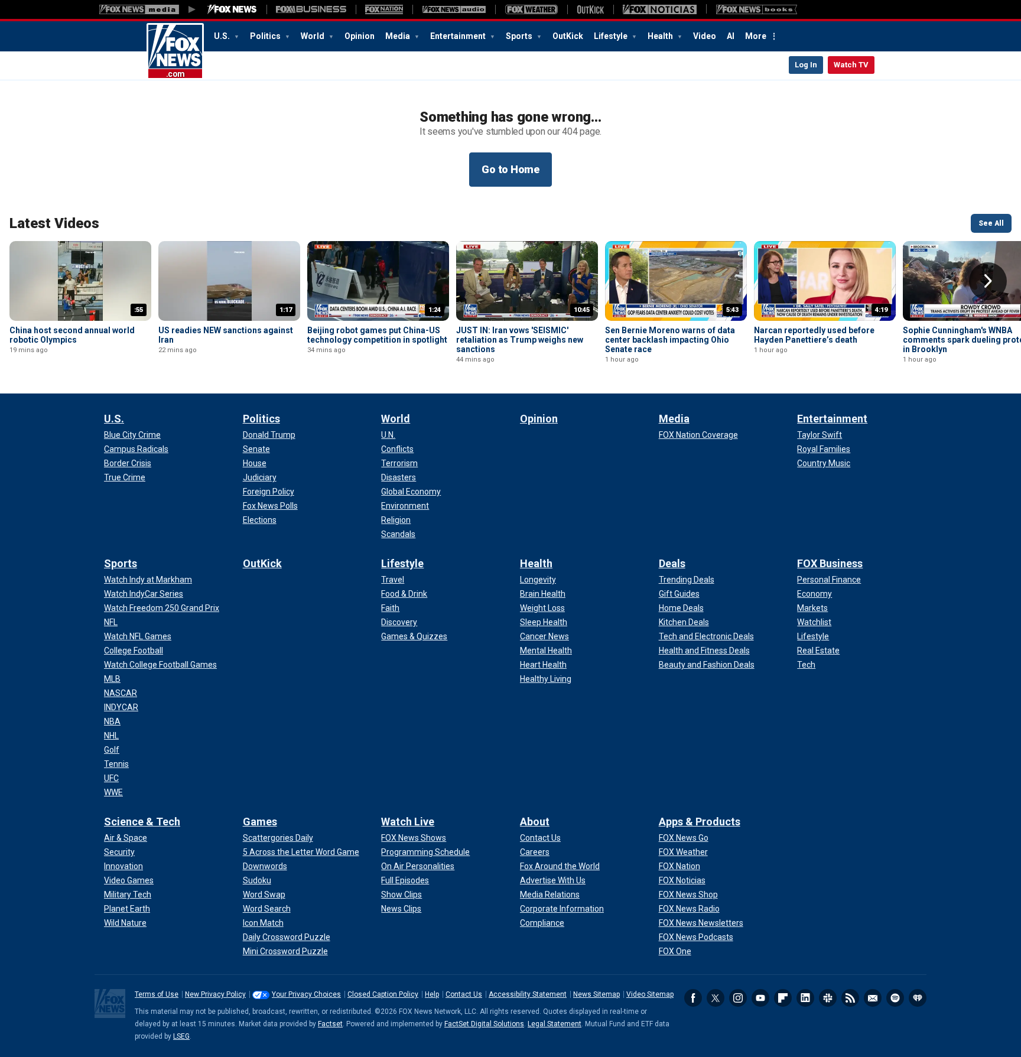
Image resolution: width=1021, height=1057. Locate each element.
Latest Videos (54, 223)
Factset (330, 1024)
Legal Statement (554, 1024)
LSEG (181, 1036)
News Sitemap (596, 994)
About (534, 821)
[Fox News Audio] (454, 9)
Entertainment (458, 36)
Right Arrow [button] (988, 281)
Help (432, 994)
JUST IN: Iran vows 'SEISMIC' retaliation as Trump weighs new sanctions (519, 340)
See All (991, 223)
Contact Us (464, 994)
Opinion (359, 36)
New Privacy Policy (215, 994)
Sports (520, 36)
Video (704, 36)
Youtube (760, 998)
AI (730, 36)
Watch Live (407, 821)
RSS (850, 998)
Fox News (175, 51)
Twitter (715, 998)
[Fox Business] (311, 9)
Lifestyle (611, 36)
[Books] (757, 9)
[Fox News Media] (232, 9)
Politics (266, 36)
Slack (828, 998)
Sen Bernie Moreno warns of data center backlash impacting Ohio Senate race (670, 340)
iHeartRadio (917, 998)
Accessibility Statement (528, 994)
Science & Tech (142, 821)
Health (661, 36)
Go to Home (510, 169)
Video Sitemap (650, 994)
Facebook (693, 998)
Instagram (738, 998)
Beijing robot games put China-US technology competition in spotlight (377, 335)
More (755, 36)
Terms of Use (156, 994)
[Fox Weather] (531, 9)
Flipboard (783, 998)
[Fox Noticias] (660, 9)
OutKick (567, 36)
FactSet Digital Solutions (484, 1024)
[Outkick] (590, 9)
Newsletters (873, 998)
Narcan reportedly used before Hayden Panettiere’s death (814, 335)
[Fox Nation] (384, 9)
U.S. (223, 36)
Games (260, 821)
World (313, 36)
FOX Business (830, 563)
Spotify (895, 998)
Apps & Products (699, 821)
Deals (672, 563)
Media (398, 36)
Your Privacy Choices (306, 994)
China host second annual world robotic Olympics (72, 335)
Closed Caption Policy (382, 994)
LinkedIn (805, 998)
